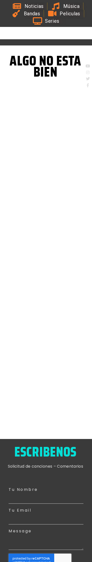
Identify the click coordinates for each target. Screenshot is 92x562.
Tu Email (20, 510)
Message (20, 531)
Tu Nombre (23, 489)
